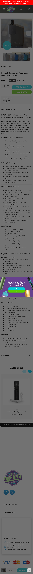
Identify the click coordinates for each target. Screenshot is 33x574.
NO (16, 291)
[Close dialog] (32, 277)
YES (16, 288)
